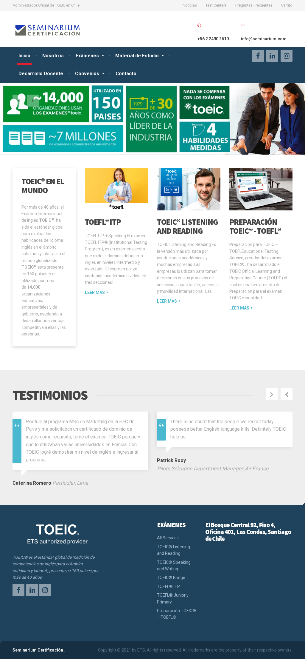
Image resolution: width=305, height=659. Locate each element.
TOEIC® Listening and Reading (187, 226)
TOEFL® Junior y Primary (173, 598)
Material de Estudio (137, 55)
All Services (168, 537)
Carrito (286, 5)
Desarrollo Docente (40, 73)
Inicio (24, 55)
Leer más (95, 292)
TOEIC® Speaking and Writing (174, 565)
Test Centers (216, 5)
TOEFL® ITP (103, 222)
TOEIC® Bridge (171, 577)
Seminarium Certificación (38, 650)
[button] (18, 101)
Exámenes (87, 55)
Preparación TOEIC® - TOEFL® (255, 226)
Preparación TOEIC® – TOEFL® (176, 614)
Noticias (190, 5)
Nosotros (53, 55)
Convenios (87, 73)
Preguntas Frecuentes (254, 5)
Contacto (126, 73)
